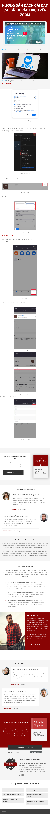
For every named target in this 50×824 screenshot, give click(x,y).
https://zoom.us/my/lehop (34, 50)
